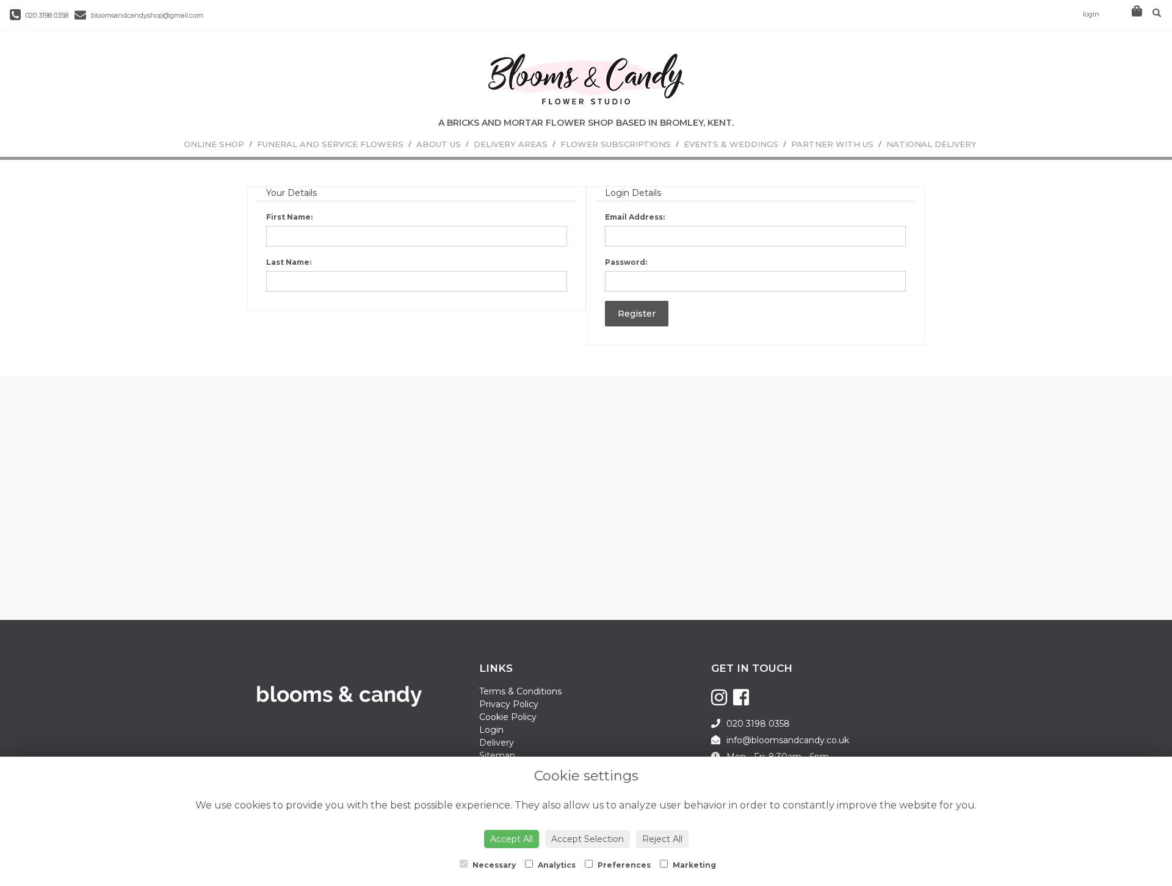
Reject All (662, 839)
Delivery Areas (511, 144)
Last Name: (288, 262)
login (1091, 14)
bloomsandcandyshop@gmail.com (146, 15)
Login (491, 729)
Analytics (556, 865)
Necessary (493, 865)
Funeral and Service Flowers (330, 144)
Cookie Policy (508, 716)
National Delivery (931, 144)
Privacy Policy (508, 704)
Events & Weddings (731, 144)
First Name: (289, 217)
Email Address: (635, 217)
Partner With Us (832, 144)
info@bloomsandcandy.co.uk (787, 740)
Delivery (496, 742)
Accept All (511, 839)
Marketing (693, 865)
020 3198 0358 (46, 15)
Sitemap (497, 755)
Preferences (623, 865)
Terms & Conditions (520, 691)
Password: (626, 262)
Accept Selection (587, 839)
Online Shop (214, 144)
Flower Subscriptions (615, 144)
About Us (438, 144)
